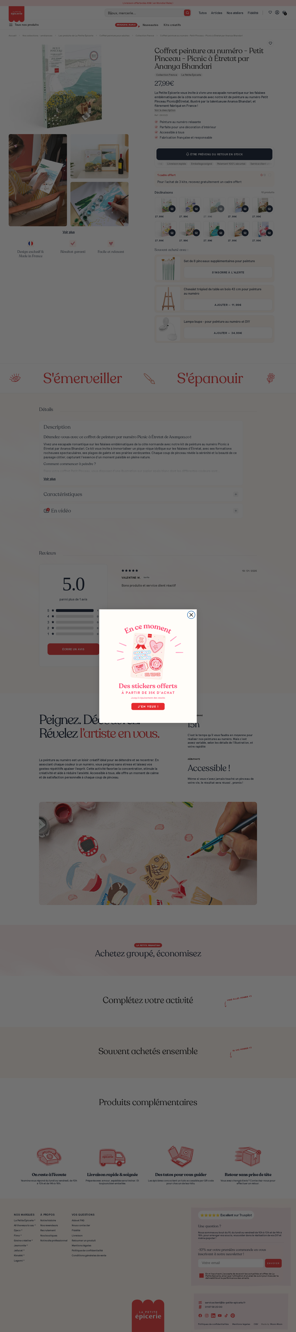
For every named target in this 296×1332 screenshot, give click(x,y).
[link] (148, 666)
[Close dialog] (191, 615)
